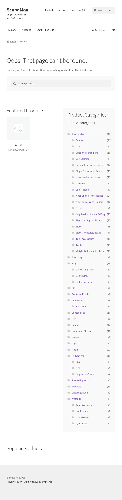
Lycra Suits (81, 423)
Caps (78, 146)
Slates (79, 226)
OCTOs (79, 368)
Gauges (76, 324)
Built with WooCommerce (38, 481)
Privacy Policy (14, 481)
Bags (74, 263)
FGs (78, 361)
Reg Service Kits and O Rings (91, 214)
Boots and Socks (80, 294)
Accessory (77, 257)
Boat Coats (82, 411)
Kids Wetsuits (83, 417)
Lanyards (80, 183)
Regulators (78, 355)
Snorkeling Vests (81, 380)
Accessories (78, 134)
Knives (75, 337)
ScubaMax (17, 10)
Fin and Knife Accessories (89, 165)
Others (79, 208)
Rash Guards (82, 306)
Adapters (81, 140)
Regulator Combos (86, 374)
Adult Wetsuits (84, 405)
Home (13, 41)
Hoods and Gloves (81, 331)
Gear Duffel (82, 275)
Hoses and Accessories (88, 177)
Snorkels (76, 386)
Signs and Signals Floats (89, 220)
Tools (79, 245)
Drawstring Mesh (85, 269)
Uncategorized (80, 392)
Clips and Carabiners (87, 152)
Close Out (77, 300)
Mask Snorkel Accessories (89, 195)
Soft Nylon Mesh (84, 282)
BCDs (74, 288)
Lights (75, 343)
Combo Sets (78, 312)
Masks (75, 349)
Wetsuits (76, 398)
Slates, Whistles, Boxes (88, 232)
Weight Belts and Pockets (90, 251)
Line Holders (82, 189)
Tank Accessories (85, 238)
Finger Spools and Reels (89, 171)
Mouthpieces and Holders (89, 201)
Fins (74, 318)
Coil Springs (82, 158)
